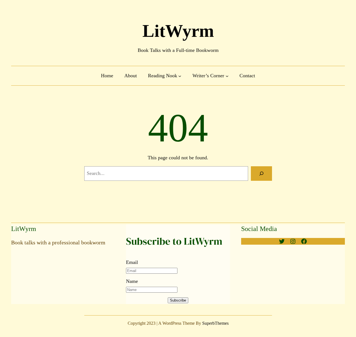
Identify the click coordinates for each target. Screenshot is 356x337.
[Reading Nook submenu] (179, 75)
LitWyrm (178, 31)
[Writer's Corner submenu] (227, 75)
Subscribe (178, 300)
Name (132, 281)
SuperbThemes (215, 323)
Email (132, 262)
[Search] (261, 173)
